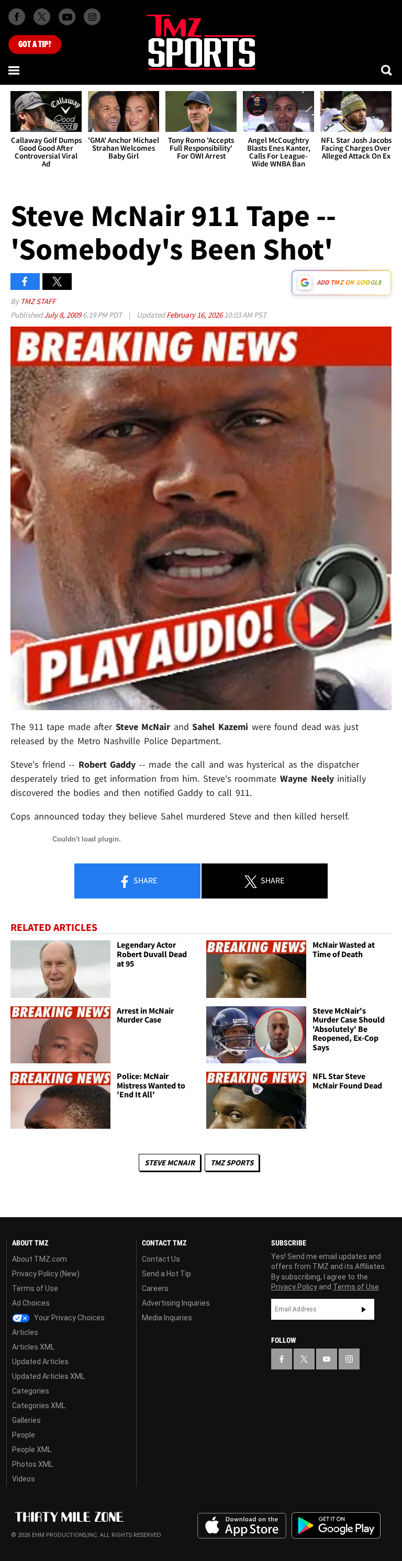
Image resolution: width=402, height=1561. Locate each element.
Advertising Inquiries (176, 1303)
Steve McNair (169, 1162)
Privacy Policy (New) (46, 1274)
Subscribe (363, 1309)
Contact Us (161, 1259)
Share (144, 880)
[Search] (387, 70)
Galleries (26, 1420)
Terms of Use (35, 1288)
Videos (23, 1479)
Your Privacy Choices (68, 1317)
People (23, 1435)
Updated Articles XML (48, 1376)
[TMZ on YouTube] (326, 1359)
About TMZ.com (39, 1259)
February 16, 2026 (195, 315)
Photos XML (32, 1464)
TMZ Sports (231, 1162)
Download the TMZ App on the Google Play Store (336, 1525)
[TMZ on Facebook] (16, 16)
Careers (155, 1288)
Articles (25, 1332)
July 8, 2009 (63, 315)
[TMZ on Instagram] (92, 16)
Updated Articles (40, 1361)
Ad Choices (31, 1303)
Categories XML (38, 1405)
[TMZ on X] (42, 16)
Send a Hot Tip (166, 1274)
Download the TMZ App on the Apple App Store (241, 1526)
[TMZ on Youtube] (67, 16)
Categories (30, 1391)
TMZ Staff (37, 301)
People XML (31, 1449)
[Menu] (14, 70)
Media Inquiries (167, 1317)
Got (34, 44)
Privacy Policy (294, 1287)
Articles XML (33, 1347)
